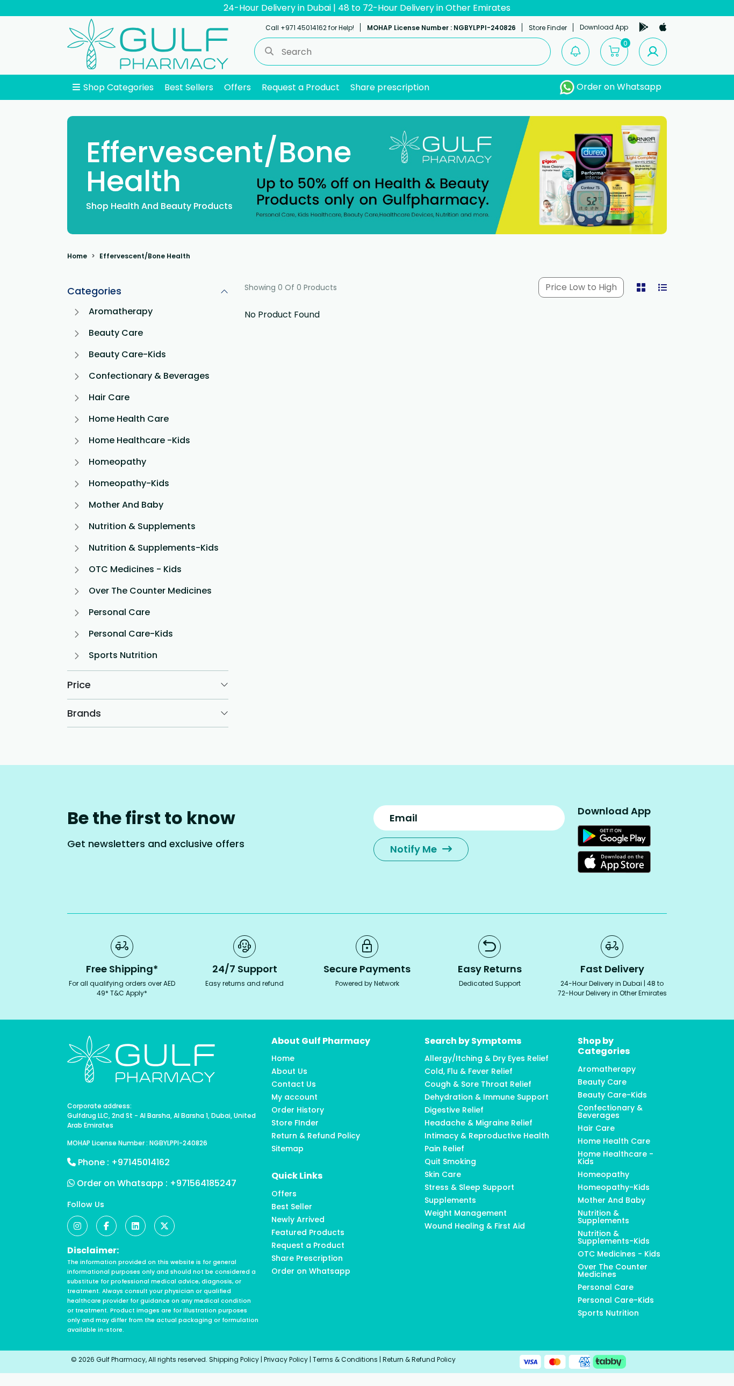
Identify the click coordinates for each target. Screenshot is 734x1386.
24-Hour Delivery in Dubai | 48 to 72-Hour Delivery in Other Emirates (367, 8)
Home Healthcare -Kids (139, 440)
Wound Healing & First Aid (474, 1226)
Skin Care (442, 1174)
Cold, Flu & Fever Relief (468, 1071)
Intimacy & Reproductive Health (486, 1135)
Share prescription (389, 87)
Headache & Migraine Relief (478, 1123)
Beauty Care (116, 333)
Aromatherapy (121, 311)
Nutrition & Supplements (142, 526)
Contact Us (293, 1084)
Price (79, 684)
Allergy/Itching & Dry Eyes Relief (486, 1058)
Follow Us (85, 1204)
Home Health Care (129, 419)
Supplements (450, 1200)
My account (294, 1097)
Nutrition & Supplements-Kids (154, 548)
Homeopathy (117, 462)
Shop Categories (117, 87)
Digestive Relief (454, 1110)
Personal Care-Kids (131, 633)
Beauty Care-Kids (127, 354)
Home (77, 256)
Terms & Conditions (345, 1359)
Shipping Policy (234, 1359)
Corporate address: (99, 1105)
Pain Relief (444, 1148)
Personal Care (119, 612)
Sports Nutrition (123, 655)
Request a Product (301, 87)
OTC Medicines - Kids (135, 569)
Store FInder (295, 1123)
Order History (297, 1110)
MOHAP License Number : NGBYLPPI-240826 (441, 27)
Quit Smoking (450, 1161)
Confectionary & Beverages (149, 376)
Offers (237, 87)
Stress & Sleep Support (469, 1187)
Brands (84, 713)
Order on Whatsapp (617, 87)
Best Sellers (188, 87)
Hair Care (109, 397)
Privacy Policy (286, 1359)
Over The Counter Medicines (150, 590)
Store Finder (548, 27)
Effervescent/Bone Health (144, 256)
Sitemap (287, 1148)
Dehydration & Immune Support (486, 1097)
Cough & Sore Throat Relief (477, 1084)
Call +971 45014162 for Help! (309, 27)
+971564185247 (203, 1183)
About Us (289, 1071)
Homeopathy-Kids (129, 483)
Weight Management (465, 1213)
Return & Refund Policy (315, 1135)
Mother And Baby (126, 505)
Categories (94, 291)
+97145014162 (140, 1162)
